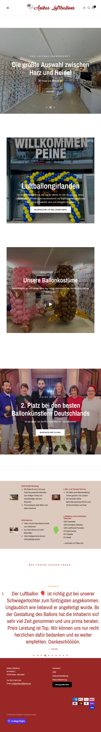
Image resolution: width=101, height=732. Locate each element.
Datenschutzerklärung (60, 675)
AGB (54, 671)
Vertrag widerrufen (62, 684)
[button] (50, 88)
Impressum (56, 668)
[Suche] (89, 8)
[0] (92, 8)
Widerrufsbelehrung (59, 679)
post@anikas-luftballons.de (21, 683)
